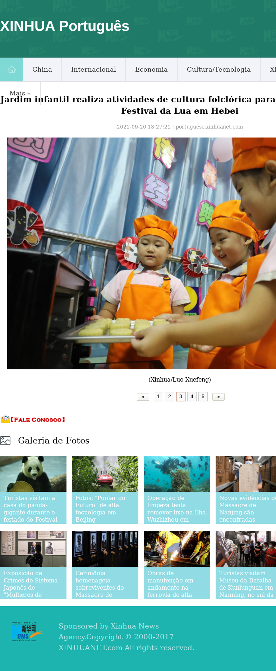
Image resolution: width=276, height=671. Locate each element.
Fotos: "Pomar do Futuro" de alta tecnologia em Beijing (100, 509)
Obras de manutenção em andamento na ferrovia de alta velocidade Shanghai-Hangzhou (176, 591)
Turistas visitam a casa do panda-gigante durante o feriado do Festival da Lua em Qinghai (31, 512)
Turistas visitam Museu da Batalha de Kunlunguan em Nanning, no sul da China (246, 587)
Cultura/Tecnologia (219, 69)
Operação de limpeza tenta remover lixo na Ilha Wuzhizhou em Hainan (176, 512)
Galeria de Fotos (53, 441)
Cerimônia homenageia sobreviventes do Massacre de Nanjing (99, 587)
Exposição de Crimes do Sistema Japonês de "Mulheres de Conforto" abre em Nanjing (31, 591)
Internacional (93, 69)
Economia (151, 69)
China (42, 69)
